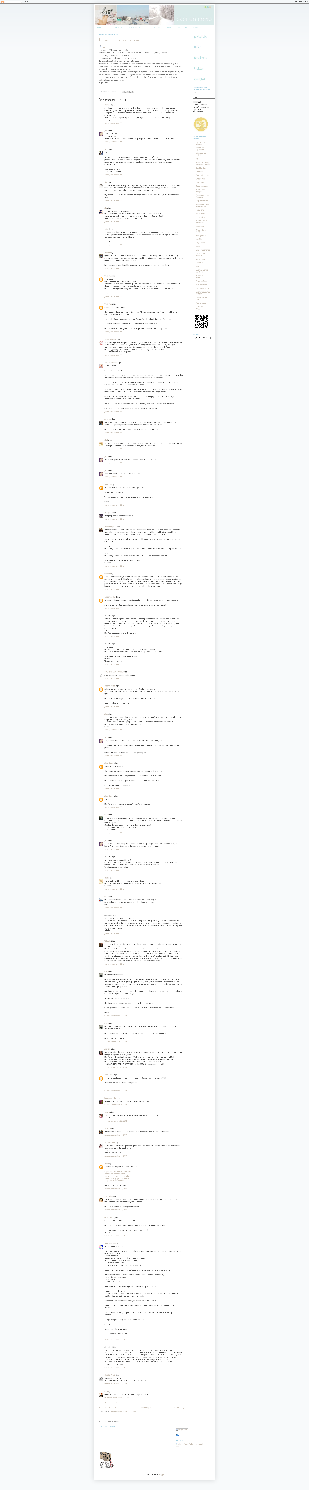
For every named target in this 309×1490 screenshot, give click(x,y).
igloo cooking (109, 1217)
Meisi (198, 246)
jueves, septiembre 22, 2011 (115, 123)
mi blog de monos (203, 250)
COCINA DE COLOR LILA (114, 672)
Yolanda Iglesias (110, 526)
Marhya (107, 105)
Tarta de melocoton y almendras (117, 1176)
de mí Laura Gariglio (200, 190)
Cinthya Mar (200, 179)
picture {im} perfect (200, 276)
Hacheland (200, 210)
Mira (197, 266)
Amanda (107, 419)
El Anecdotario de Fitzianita (202, 196)
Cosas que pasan (202, 186)
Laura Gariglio (109, 597)
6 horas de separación (200, 148)
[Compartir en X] (128, 92)
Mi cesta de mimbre (200, 254)
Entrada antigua (180, 1407)
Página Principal (144, 1407)
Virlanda (107, 941)
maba (106, 971)
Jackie (106, 130)
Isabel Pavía (200, 213)
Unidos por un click (201, 298)
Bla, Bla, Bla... (201, 168)
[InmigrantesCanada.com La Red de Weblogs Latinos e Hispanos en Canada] (182, 1430)
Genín (106, 814)
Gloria (106, 896)
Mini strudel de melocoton (114, 1174)
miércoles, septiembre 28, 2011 (116, 1398)
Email (195, 97)
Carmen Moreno (202, 175)
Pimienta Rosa (201, 281)
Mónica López (110, 1142)
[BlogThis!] (125, 92)
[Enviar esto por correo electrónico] (123, 92)
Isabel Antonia (110, 1243)
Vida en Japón (201, 303)
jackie (108, 28)
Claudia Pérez (109, 1375)
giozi (106, 182)
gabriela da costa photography (202, 205)
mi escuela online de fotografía (128, 28)
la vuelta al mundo (172, 28)
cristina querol (109, 686)
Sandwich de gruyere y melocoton (117, 1178)
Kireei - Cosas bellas (201, 231)
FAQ (186, 28)
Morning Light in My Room (202, 271)
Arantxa (107, 1049)
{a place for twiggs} (200, 307)
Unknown (108, 276)
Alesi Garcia (108, 763)
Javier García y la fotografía (202, 222)
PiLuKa (107, 1112)
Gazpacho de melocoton (114, 1181)
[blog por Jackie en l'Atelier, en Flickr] (102, 46)
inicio (99, 28)
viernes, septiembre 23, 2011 (115, 1015)
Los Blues (199, 239)
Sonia (106, 1163)
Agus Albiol (108, 1196)
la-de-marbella (110, 1098)
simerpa (107, 573)
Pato (106, 229)
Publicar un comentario (111, 1402)
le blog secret (201, 235)
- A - (106, 1391)
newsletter (196, 28)
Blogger (162, 1474)
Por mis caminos (202, 288)
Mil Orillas (199, 263)
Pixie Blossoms (202, 284)
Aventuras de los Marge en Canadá (203, 163)
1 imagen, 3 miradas (200, 143)
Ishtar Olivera (201, 217)
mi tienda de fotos (153, 28)
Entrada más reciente (107, 1407)
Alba (106, 714)
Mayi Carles (200, 243)
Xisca (106, 149)
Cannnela (199, 171)
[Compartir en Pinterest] (132, 92)
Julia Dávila (200, 226)
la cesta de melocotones (119, 40)
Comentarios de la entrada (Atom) (123, 1411)
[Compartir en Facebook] (130, 92)
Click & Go (200, 182)
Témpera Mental (110, 362)
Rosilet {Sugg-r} (110, 339)
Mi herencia (200, 259)
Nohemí (107, 252)
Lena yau (108, 484)
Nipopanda (108, 512)
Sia (105, 208)
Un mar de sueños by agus (203, 293)
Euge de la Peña (202, 201)
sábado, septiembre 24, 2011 (115, 1135)
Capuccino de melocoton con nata (117, 1171)
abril (106, 440)
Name (195, 92)
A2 (197, 159)
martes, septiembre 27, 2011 (115, 1384)
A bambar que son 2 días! (203, 154)
